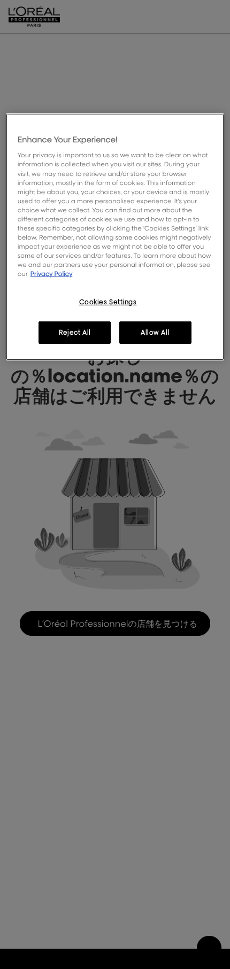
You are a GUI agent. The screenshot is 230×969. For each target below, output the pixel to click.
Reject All (75, 332)
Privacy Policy (51, 274)
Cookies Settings (108, 302)
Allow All (155, 332)
